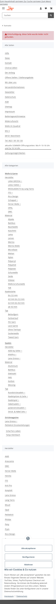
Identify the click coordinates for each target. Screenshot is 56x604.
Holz (10, 377)
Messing (11, 385)
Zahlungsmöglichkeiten (15, 153)
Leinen (11, 238)
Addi (7, 456)
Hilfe (7, 53)
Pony (7, 524)
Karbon (11, 381)
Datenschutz (21, 596)
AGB (7, 102)
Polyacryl (12, 261)
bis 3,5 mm (13, 295)
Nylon (10, 257)
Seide (10, 276)
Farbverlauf (13, 318)
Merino (11, 242)
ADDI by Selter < (15, 350)
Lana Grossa (10, 495)
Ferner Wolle (10, 471)
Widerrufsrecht (11, 121)
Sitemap (8, 106)
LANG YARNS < (14, 185)
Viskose (11, 280)
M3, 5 (7, 131)
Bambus (11, 223)
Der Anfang (10, 72)
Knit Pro (8, 485)
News (7, 58)
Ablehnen (28, 564)
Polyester (12, 268)
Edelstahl (12, 373)
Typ (6, 310)
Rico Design (10, 534)
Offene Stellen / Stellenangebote (19, 77)
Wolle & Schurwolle (16, 284)
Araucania (9, 461)
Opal (7, 509)
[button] (40, 8)
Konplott (8, 490)
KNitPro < (12, 354)
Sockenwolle (13, 333)
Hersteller (9, 177)
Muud (7, 505)
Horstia (8, 475)
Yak (9, 287)
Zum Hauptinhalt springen (12, 1)
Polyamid (12, 265)
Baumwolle (13, 227)
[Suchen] (51, 15)
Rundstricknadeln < (16, 392)
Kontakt (8, 63)
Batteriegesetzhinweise (15, 116)
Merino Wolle (14, 246)
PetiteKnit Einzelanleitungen (17, 425)
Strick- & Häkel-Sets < (17, 411)
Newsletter (9, 92)
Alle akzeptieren (28, 548)
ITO (6, 480)
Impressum (9, 596)
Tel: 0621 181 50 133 (14, 140)
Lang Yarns (10, 500)
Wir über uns (10, 82)
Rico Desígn (13, 196)
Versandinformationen (15, 87)
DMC (10, 211)
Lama (10, 234)
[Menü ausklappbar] (3, 7)
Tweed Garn (13, 337)
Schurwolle (13, 272)
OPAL (10, 208)
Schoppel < (13, 200)
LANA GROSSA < (15, 181)
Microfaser (12, 249)
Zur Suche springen (32, 1)
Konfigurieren (28, 557)
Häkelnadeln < (14, 404)
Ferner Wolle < (14, 204)
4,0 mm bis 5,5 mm (16, 299)
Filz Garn (12, 322)
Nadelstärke (10, 291)
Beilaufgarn (13, 314)
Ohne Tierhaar (14, 329)
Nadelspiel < (13, 400)
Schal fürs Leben (13, 431)
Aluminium (13, 366)
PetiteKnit (9, 514)
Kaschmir (12, 230)
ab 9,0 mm (12, 306)
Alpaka (11, 219)
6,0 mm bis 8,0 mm (16, 303)
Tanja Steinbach (13, 435)
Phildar (8, 519)
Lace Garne (13, 326)
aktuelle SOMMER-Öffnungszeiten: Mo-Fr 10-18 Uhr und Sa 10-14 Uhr (27, 146)
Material (8, 215)
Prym (7, 529)
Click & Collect (11, 68)
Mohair (11, 253)
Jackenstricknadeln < (17, 408)
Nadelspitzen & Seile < (18, 396)
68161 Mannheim (12, 135)
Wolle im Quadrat (12, 126)
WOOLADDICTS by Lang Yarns (21, 189)
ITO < (10, 192)
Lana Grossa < (14, 358)
